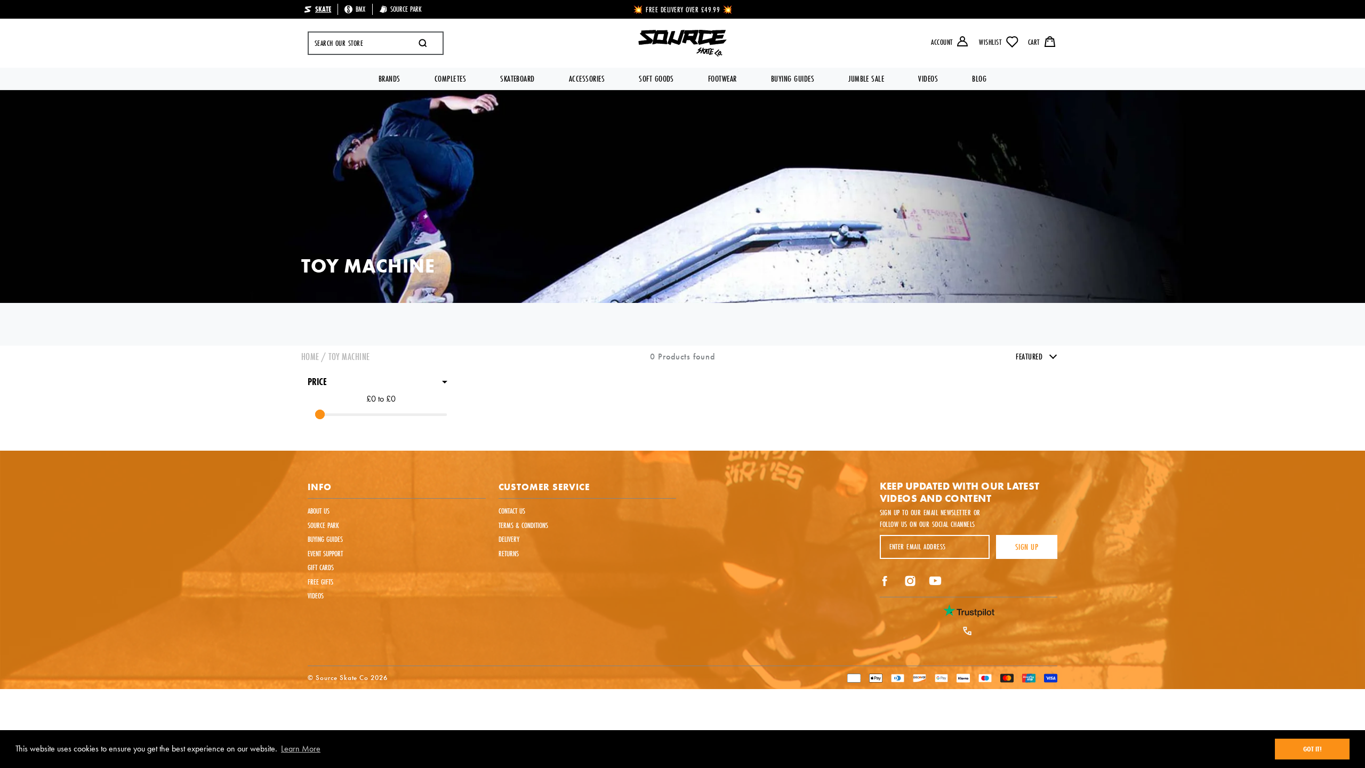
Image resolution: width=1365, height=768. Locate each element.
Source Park (323, 525)
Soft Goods (656, 78)
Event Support (325, 553)
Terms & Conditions (523, 525)
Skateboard (517, 78)
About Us (319, 511)
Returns (509, 553)
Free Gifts (320, 582)
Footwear (722, 78)
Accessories (587, 78)
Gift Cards (321, 567)
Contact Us (512, 511)
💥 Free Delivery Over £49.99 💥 (683, 9)
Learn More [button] (300, 748)
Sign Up (1026, 547)
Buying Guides (792, 78)
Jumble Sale (866, 78)
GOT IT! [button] (1312, 749)
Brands (389, 78)
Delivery (509, 539)
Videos (928, 78)
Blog (979, 78)
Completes (450, 78)
